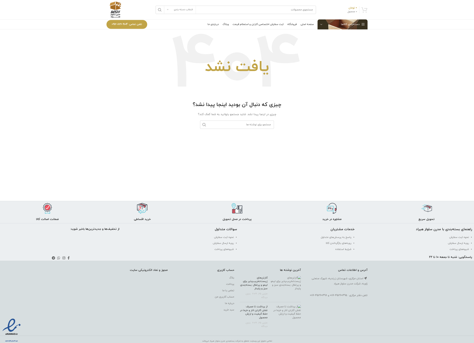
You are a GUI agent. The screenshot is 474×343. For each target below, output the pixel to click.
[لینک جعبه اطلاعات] (426, 212)
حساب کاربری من (224, 297)
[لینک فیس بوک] (68, 258)
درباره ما (229, 303)
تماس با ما (228, 290)
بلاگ (231, 278)
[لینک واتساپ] (58, 258)
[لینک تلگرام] (53, 258)
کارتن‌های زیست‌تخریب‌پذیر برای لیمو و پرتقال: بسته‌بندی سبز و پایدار (254, 283)
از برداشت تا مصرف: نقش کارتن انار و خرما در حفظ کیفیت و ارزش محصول (254, 312)
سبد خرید (228, 310)
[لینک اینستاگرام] (63, 258)
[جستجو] (160, 10)
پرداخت (230, 284)
